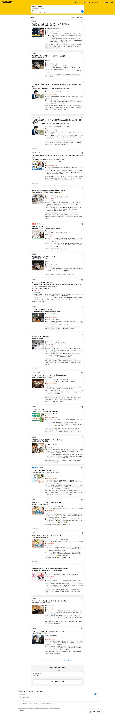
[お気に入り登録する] (82, 21)
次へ (69, 660)
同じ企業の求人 (35, 112)
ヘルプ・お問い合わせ (22, 707)
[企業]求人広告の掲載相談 (54, 707)
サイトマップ (30, 707)
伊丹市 (30, 703)
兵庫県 (25, 703)
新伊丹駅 (36, 703)
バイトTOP (20, 703)
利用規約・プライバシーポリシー (41, 707)
